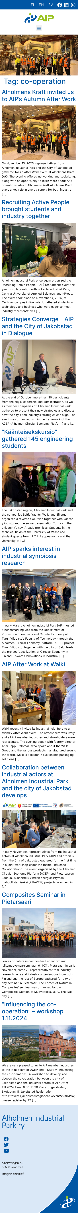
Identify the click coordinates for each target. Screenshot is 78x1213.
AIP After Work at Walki (33, 664)
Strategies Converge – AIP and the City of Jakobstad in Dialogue (38, 326)
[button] (39, 28)
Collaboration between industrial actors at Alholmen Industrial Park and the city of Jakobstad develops (37, 781)
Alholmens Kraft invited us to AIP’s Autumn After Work (39, 95)
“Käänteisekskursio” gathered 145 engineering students (37, 438)
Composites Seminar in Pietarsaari (33, 898)
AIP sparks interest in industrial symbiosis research (31, 555)
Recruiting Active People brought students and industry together (35, 209)
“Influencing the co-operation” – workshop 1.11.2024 (32, 1011)
